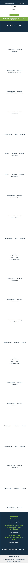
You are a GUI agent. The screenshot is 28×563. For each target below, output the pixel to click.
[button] (14, 12)
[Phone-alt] (15, 28)
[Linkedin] (17, 1)
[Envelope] (12, 28)
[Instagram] (12, 1)
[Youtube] (15, 1)
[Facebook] (10, 1)
